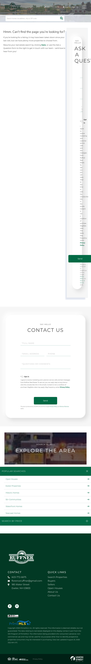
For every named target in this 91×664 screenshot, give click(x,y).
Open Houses (12, 479)
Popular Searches (14, 471)
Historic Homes (12, 493)
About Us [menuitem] (53, 592)
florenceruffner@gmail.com (27, 581)
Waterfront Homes (14, 506)
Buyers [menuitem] (51, 581)
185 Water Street (21, 586)
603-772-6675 (52, 7)
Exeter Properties (13, 486)
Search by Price (12, 521)
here (44, 45)
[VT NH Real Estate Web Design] (76, 659)
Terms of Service (64, 406)
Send (45, 401)
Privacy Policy (65, 387)
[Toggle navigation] (84, 7)
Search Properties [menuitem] (57, 577)
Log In (67, 7)
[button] (61, 18)
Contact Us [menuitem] (54, 595)
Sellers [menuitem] (51, 584)
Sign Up (75, 7)
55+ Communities (13, 500)
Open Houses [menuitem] (55, 588)
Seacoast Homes (13, 513)
